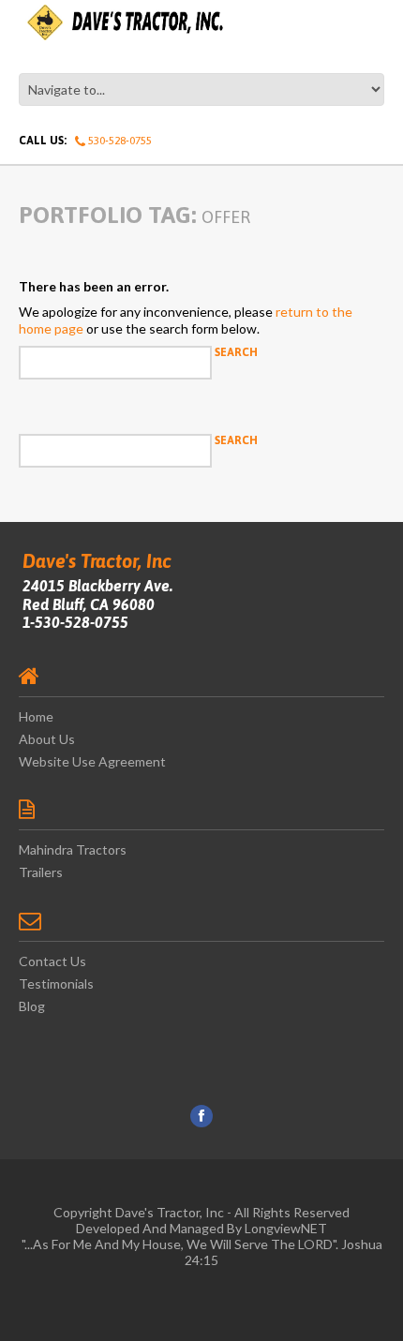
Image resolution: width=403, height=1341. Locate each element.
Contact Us (52, 961)
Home (36, 716)
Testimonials (56, 983)
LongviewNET (286, 1228)
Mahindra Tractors (73, 849)
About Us (47, 739)
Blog (32, 1006)
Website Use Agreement (92, 761)
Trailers (41, 872)
